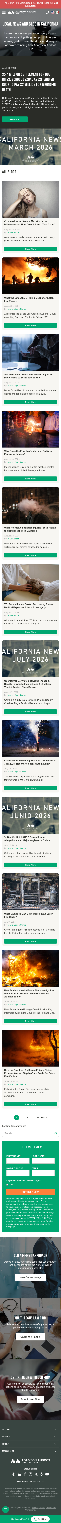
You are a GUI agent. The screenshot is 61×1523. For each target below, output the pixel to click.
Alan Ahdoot (13, 232)
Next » (44, 1118)
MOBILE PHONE (15, 1168)
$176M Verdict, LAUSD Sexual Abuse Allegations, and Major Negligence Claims (27, 839)
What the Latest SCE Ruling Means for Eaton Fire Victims (29, 299)
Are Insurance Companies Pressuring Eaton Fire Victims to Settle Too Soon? (28, 376)
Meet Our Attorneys (31, 1277)
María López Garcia (17, 309)
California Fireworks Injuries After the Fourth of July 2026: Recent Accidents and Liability (30, 762)
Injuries (5, 1444)
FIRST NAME (13, 1156)
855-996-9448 (47, 12)
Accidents (6, 1436)
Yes (11, 1184)
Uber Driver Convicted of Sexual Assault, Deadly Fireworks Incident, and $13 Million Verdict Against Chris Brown (27, 684)
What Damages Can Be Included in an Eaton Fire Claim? (28, 915)
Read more (30, 249)
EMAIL (35, 1168)
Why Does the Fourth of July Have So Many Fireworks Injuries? (28, 452)
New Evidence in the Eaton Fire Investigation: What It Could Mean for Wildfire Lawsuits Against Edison (29, 993)
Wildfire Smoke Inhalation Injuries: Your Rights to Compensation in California (30, 529)
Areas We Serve (8, 1451)
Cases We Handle (30, 1337)
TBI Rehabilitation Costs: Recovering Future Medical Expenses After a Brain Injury (28, 606)
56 (38, 1117)
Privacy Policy (38, 1507)
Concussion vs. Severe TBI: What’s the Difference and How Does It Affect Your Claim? (30, 223)
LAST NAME (38, 1156)
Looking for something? (14, 1126)
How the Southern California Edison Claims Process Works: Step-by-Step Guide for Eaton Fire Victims (29, 1073)
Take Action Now (30, 1399)
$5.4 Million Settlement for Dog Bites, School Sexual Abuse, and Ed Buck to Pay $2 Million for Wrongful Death (29, 82)
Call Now (42, 1519)
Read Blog (15, 119)
